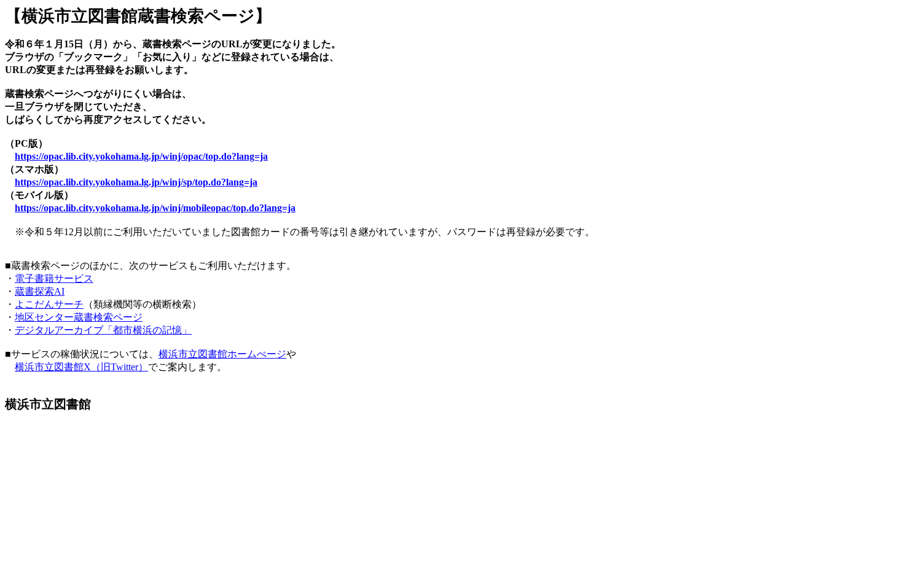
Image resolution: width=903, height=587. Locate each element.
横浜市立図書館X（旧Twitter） (81, 367)
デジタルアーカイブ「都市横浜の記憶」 (103, 330)
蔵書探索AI (39, 291)
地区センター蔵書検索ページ (79, 317)
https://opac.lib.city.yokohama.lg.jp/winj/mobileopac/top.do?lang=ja (155, 208)
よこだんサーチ (49, 304)
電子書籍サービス (54, 278)
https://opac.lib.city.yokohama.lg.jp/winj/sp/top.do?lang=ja (136, 182)
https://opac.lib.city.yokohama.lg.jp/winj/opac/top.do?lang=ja (141, 156)
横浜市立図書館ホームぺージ (222, 354)
